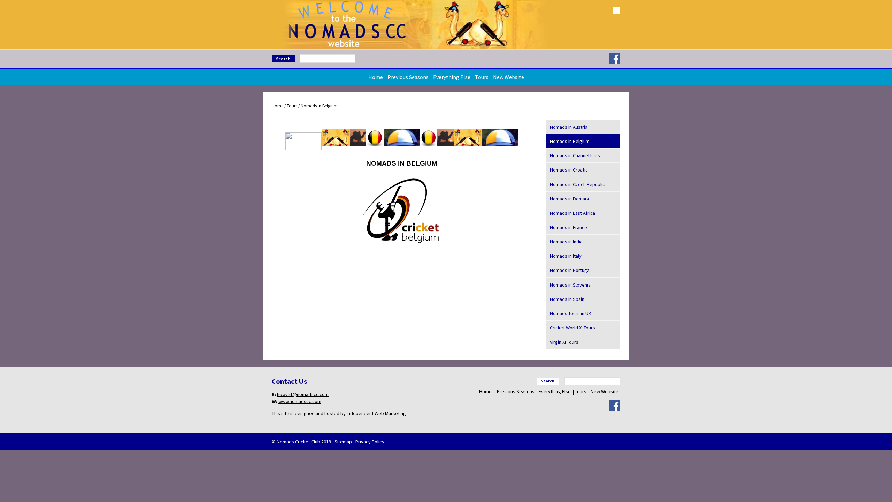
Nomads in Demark (569, 199)
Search (283, 58)
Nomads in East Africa (572, 213)
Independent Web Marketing (376, 413)
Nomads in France (568, 227)
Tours (482, 77)
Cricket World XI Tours (572, 328)
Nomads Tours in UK (570, 313)
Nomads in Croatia (569, 170)
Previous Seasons (408, 77)
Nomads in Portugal (570, 270)
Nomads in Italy (566, 256)
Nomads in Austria (568, 127)
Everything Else (451, 77)
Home (375, 77)
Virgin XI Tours (564, 342)
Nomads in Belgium (570, 141)
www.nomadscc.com (299, 401)
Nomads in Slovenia (570, 285)
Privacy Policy (369, 442)
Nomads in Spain (567, 299)
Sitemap (343, 442)
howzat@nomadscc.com (303, 394)
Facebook (614, 58)
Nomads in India (566, 241)
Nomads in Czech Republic (577, 184)
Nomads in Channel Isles (575, 155)
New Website (508, 77)
